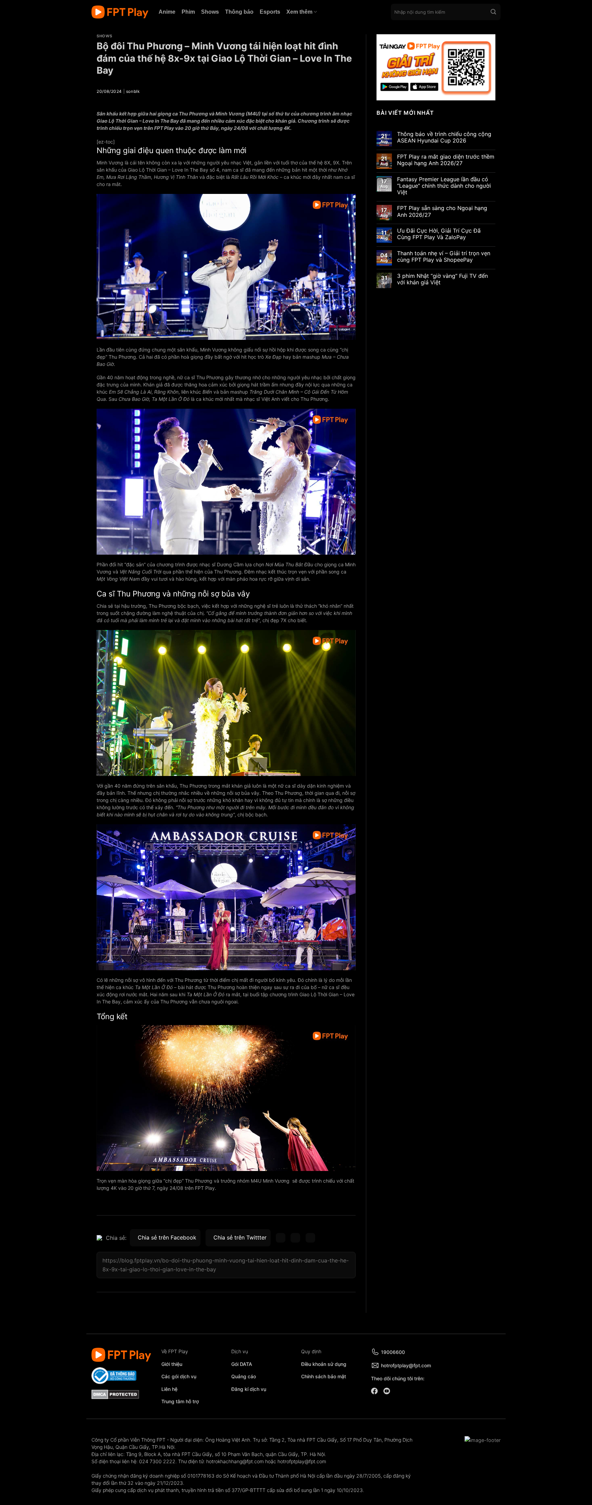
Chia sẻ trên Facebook (167, 1237)
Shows (210, 12)
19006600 (393, 1352)
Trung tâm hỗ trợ (180, 1401)
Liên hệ (169, 1389)
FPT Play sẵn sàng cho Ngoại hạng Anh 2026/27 (442, 211)
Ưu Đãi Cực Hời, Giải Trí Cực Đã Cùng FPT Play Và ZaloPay (439, 233)
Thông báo (239, 12)
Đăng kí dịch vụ (248, 1389)
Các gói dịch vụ (179, 1376)
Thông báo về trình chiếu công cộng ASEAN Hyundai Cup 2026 (444, 137)
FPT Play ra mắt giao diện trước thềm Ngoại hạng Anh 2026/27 (445, 159)
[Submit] (493, 12)
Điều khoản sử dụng (323, 1364)
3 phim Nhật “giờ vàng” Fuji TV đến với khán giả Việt (442, 279)
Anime (167, 12)
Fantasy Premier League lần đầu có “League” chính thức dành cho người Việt (444, 186)
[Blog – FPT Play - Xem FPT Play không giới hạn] (119, 12)
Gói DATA (241, 1364)
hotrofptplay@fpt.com (406, 1365)
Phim (188, 12)
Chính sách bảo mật (323, 1376)
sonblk (133, 91)
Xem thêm (299, 12)
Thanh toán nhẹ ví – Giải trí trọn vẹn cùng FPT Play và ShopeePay (443, 256)
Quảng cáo (243, 1376)
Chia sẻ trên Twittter (240, 1237)
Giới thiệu (171, 1364)
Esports (270, 12)
